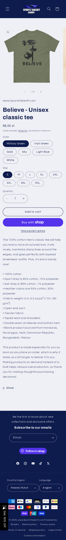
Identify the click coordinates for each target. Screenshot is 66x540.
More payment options (33, 231)
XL (42, 174)
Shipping (22, 131)
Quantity (8, 191)
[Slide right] (41, 92)
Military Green (16, 143)
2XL (55, 174)
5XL (37, 183)
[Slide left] (25, 92)
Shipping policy (37, 530)
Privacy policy (47, 524)
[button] (7, 9)
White (10, 160)
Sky (24, 152)
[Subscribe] (52, 438)
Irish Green (41, 143)
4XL (23, 183)
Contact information (34, 536)
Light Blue (43, 152)
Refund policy (29, 524)
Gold (10, 152)
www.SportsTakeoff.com (31, 520)
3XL (9, 183)
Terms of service (17, 530)
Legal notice (55, 530)
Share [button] (10, 388)
